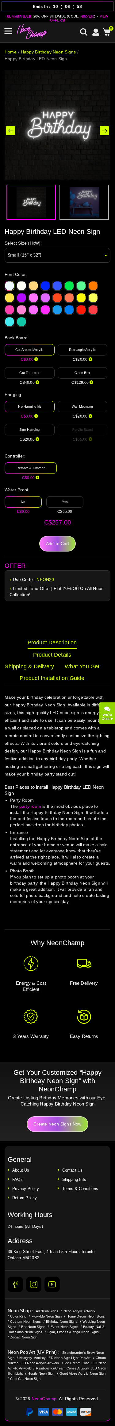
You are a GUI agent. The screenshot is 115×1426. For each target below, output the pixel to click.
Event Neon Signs (64, 1327)
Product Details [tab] (52, 655)
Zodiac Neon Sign (23, 1337)
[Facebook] (15, 1284)
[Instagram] (33, 1284)
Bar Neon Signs (33, 1327)
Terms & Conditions (80, 1188)
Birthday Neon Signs (62, 1321)
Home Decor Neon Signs (86, 1316)
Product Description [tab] (52, 642)
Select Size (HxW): (23, 243)
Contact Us (72, 1170)
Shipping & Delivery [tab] (29, 666)
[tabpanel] (57, 805)
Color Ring (18, 1316)
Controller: (15, 456)
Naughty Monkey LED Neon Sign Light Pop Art (54, 1358)
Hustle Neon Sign (41, 1373)
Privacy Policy (25, 1188)
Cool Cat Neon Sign (25, 1379)
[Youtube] (52, 1284)
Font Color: (16, 274)
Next (104, 130)
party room (30, 806)
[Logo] (32, 31)
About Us (20, 1170)
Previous (10, 130)
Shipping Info (74, 1179)
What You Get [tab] (82, 666)
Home (11, 51)
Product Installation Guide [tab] (52, 678)
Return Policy (24, 1198)
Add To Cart (57, 543)
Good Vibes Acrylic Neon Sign (82, 1373)
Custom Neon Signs (25, 1321)
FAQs (17, 1179)
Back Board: (17, 337)
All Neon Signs (47, 1311)
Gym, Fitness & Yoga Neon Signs (73, 1332)
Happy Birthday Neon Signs (48, 51)
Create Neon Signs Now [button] (57, 1124)
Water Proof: (17, 489)
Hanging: (14, 394)
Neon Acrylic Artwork (79, 1311)
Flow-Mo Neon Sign (47, 1316)
